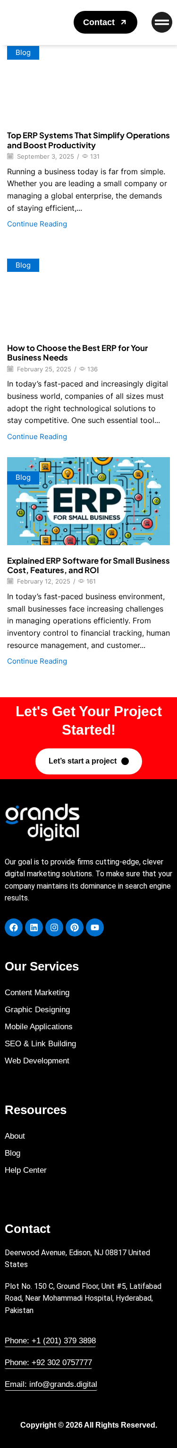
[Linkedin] (34, 927)
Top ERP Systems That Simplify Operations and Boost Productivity (88, 140)
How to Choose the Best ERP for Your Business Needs (77, 352)
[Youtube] (95, 927)
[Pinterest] (75, 927)
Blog (23, 52)
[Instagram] (54, 927)
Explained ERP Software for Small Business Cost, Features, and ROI (88, 565)
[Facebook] (14, 927)
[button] (105, 22)
